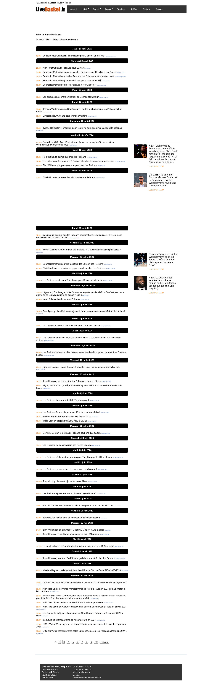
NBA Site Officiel (49, 675)
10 (96, 642)
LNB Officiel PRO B (82, 669)
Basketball (42, 3)
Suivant (104, 642)
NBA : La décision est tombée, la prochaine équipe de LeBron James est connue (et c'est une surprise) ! (162, 283)
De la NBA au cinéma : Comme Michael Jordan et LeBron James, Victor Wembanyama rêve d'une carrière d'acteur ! (163, 180)
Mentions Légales (81, 672)
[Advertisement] (108, 23)
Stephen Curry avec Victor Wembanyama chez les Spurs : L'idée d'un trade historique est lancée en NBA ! (163, 259)
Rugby (60, 3)
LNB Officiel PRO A (82, 666)
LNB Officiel (47, 677)
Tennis (68, 3)
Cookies (76, 675)
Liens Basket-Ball (50, 669)
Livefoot (52, 3)
